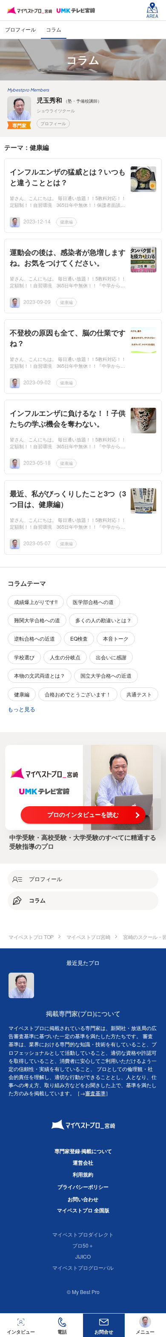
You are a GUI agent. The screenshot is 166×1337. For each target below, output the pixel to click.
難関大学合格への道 (37, 620)
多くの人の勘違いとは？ (103, 620)
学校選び (24, 657)
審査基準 (95, 1093)
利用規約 (83, 1174)
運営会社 (83, 1162)
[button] (62, 1325)
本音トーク (116, 638)
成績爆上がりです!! (35, 601)
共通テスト (139, 694)
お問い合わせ (83, 1199)
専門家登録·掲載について (83, 1151)
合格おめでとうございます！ (78, 694)
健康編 (66, 222)
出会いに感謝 (111, 657)
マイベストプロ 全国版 (83, 1210)
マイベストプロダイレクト (83, 1234)
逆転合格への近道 (34, 638)
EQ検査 (79, 638)
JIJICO (83, 1256)
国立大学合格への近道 (106, 675)
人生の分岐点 (65, 657)
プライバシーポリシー (83, 1187)
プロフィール (53, 123)
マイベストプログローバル (83, 1267)
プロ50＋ (83, 1245)
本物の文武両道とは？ (39, 675)
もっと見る (21, 709)
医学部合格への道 (93, 601)
